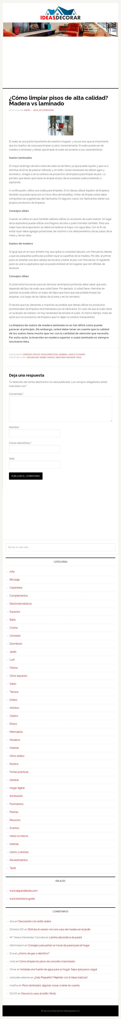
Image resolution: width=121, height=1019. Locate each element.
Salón (13, 683)
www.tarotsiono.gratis (22, 898)
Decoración (33, 357)
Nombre (14, 427)
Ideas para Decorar (60, 13)
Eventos (14, 828)
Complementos (19, 595)
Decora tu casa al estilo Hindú (38, 993)
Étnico (13, 723)
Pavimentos (16, 804)
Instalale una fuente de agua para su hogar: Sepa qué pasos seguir (58, 969)
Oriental (14, 747)
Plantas (14, 812)
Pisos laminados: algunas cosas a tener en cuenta (51, 985)
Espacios (27, 354)
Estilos (36, 354)
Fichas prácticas (49, 354)
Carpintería (16, 587)
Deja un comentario (44, 110)
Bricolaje (15, 579)
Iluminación (16, 795)
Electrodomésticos (21, 603)
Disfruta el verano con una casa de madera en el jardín (59, 929)
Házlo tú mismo (77, 354)
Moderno (15, 739)
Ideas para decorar (65, 357)
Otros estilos (17, 755)
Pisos (78, 357)
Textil (13, 868)
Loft (12, 659)
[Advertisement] (60, 65)
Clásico (14, 715)
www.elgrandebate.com (23, 890)
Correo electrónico (20, 442)
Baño (13, 619)
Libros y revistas (19, 852)
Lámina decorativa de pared (65, 937)
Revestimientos (19, 860)
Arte (12, 571)
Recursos (15, 820)
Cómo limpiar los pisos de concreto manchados (47, 961)
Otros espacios (18, 675)
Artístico (14, 707)
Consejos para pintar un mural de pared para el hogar (58, 945)
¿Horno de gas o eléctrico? (33, 953)
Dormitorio (16, 643)
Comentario (16, 393)
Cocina (14, 627)
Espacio (51, 357)
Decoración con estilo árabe (34, 921)
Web (11, 458)
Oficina (14, 667)
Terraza (14, 691)
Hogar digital (17, 787)
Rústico (14, 763)
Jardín (13, 651)
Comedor (15, 635)
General (63, 354)
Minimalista (16, 731)
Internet (14, 844)
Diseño (43, 357)
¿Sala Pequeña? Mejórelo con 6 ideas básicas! (60, 977)
